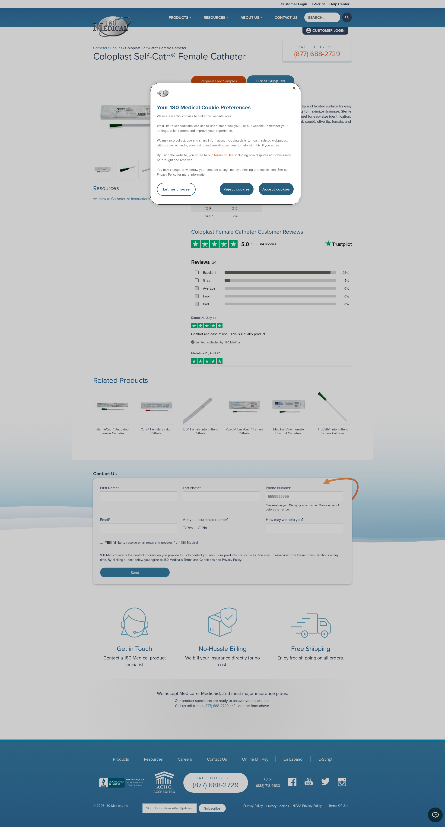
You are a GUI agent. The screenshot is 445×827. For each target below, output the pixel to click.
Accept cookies (276, 189)
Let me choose (176, 189)
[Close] (294, 88)
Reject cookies (236, 189)
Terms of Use (223, 155)
